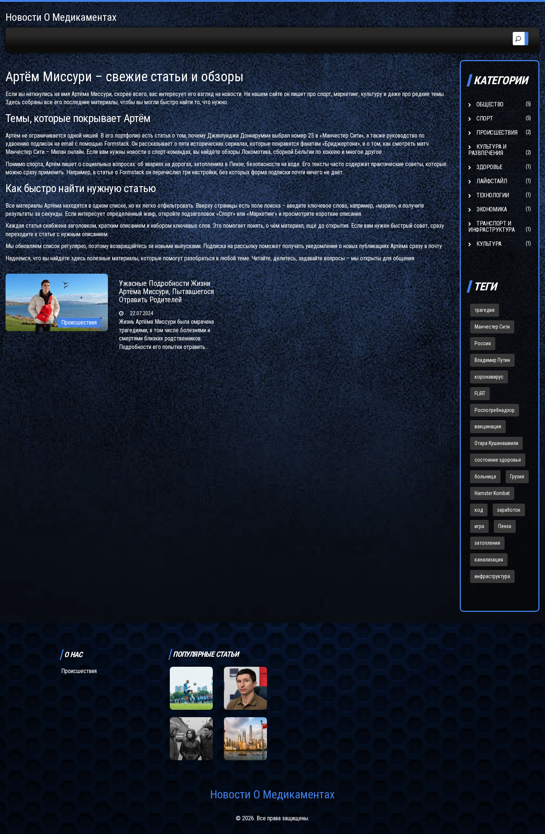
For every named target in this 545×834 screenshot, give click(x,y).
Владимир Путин (492, 360)
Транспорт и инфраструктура (491, 226)
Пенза (504, 526)
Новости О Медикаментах (61, 17)
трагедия (485, 310)
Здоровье (489, 167)
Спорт (484, 118)
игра (479, 526)
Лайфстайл (491, 181)
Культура (489, 243)
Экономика (491, 209)
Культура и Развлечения (487, 149)
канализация (489, 560)
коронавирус (489, 377)
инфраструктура (492, 576)
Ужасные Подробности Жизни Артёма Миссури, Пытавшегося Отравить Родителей (166, 291)
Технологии (492, 195)
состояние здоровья (498, 460)
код (479, 510)
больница (485, 476)
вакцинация (488, 426)
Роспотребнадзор (495, 410)
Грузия (517, 476)
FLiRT (480, 393)
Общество (489, 104)
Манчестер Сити (492, 327)
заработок (509, 510)
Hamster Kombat (492, 493)
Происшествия (79, 322)
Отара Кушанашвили (496, 443)
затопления (487, 543)
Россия (483, 343)
